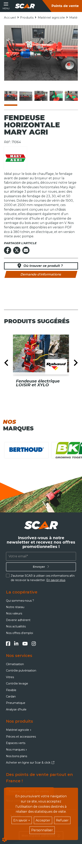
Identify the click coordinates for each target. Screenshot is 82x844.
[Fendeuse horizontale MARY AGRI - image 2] (25, 96)
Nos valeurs (14, 613)
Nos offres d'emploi (19, 633)
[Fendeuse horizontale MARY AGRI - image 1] (10, 96)
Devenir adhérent (18, 620)
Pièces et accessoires (21, 736)
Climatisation (15, 664)
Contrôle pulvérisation (21, 670)
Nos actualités (16, 626)
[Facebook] (8, 643)
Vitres (10, 677)
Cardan (11, 696)
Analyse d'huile (16, 709)
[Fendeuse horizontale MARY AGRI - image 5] (71, 96)
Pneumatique (15, 703)
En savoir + (21, 820)
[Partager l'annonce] (25, 250)
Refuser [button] (62, 820)
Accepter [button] (43, 820)
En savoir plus (55, 580)
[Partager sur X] (16, 250)
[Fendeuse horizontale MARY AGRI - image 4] (56, 96)
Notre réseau (15, 607)
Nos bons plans (16, 756)
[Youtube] (25, 643)
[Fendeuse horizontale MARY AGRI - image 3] (41, 96)
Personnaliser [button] (42, 830)
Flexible (11, 690)
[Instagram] (34, 643)
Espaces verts (15, 743)
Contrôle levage (17, 683)
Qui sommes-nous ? (20, 600)
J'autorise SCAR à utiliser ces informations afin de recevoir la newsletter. (43, 578)
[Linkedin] (16, 643)
